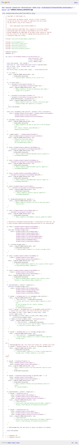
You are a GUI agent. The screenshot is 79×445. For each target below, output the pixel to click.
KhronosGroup (26, 7)
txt (72, 442)
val (8, 10)
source (4, 10)
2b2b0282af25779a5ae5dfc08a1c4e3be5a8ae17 (57, 7)
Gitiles (9, 442)
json (76, 442)
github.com (16, 7)
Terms (17, 442)
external (8, 7)
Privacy (13, 442)
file (33, 13)
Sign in (75, 2)
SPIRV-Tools (36, 7)
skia (3, 7)
